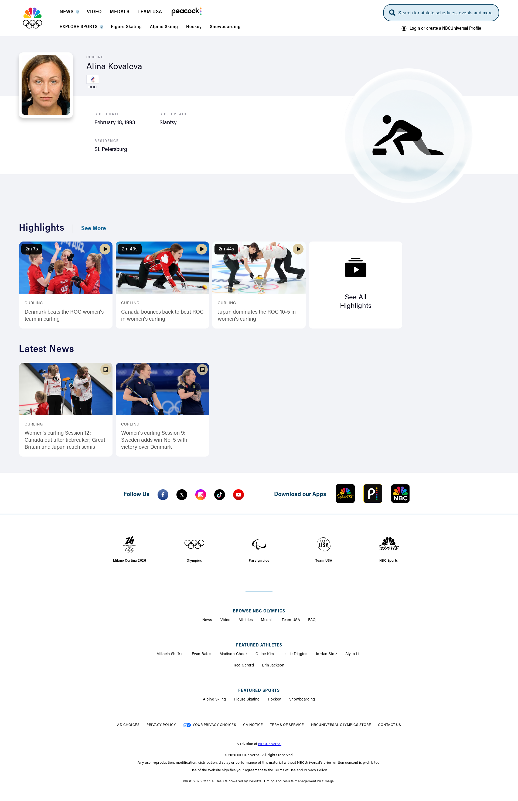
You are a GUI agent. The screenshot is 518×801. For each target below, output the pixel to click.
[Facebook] (163, 494)
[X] (181, 494)
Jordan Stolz (326, 654)
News (207, 620)
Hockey (274, 700)
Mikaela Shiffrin (170, 654)
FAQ (312, 620)
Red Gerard (244, 666)
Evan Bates (202, 654)
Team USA (291, 620)
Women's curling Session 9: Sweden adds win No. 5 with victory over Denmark (154, 440)
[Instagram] (200, 494)
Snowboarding (302, 700)
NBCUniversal (269, 744)
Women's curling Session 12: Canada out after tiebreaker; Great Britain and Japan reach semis (65, 440)
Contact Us (389, 725)
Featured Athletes (259, 645)
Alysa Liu (353, 654)
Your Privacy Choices (214, 725)
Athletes (245, 620)
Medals (267, 620)
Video (225, 620)
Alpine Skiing (214, 700)
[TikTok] (219, 494)
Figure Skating (247, 700)
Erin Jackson (273, 666)
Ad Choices (128, 725)
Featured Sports (259, 691)
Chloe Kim (264, 654)
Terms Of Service (287, 725)
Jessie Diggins (295, 654)
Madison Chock (234, 654)
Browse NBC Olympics (259, 611)
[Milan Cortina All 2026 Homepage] (39, 18)
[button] (69, 13)
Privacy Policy (161, 725)
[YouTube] (238, 494)
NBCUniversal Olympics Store (341, 725)
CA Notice (253, 725)
